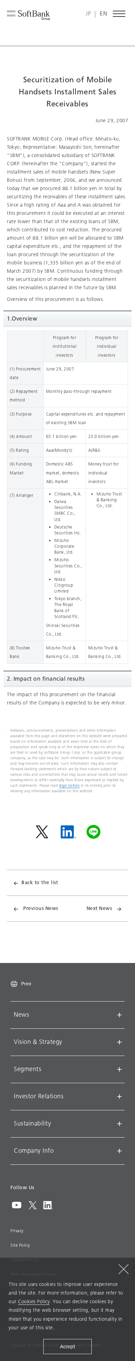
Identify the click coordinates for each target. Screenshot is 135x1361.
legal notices (69, 785)
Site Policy (20, 1245)
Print (26, 983)
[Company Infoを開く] (119, 1151)
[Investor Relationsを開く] (119, 1096)
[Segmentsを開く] (119, 1069)
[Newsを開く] (119, 1015)
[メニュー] (119, 13)
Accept (67, 1347)
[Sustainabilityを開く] (119, 1124)
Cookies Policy (34, 1302)
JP (88, 14)
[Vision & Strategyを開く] (119, 1042)
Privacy (17, 1231)
